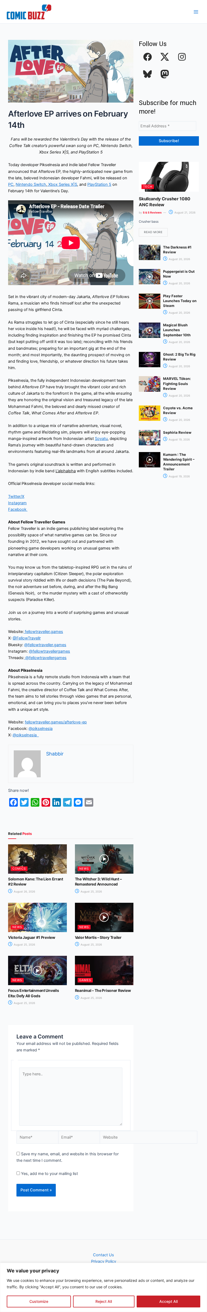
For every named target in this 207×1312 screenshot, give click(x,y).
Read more (153, 232)
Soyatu (101, 438)
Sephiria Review (177, 432)
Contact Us (103, 1254)
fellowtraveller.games (43, 631)
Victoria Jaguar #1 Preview (31, 937)
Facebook (17, 509)
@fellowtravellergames (49, 651)
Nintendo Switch (31, 184)
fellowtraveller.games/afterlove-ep (56, 722)
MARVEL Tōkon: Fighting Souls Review (177, 383)
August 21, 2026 (184, 212)
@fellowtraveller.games (45, 644)
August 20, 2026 (179, 259)
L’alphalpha (66, 470)
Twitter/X (16, 496)
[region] (103, 1287)
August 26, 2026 (24, 891)
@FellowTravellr (27, 638)
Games (85, 980)
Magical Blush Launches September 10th (177, 330)
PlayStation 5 (99, 184)
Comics (19, 868)
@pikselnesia (41, 728)
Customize (38, 1301)
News (84, 868)
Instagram (17, 503)
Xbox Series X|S (62, 184)
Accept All (168, 1301)
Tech (147, 186)
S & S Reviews (152, 212)
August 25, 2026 (91, 891)
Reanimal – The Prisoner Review (103, 990)
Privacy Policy (103, 1261)
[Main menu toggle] (196, 12)
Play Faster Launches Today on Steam (179, 301)
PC (10, 184)
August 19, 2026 (179, 439)
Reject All (103, 1301)
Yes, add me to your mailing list (49, 1173)
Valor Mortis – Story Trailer (98, 937)
